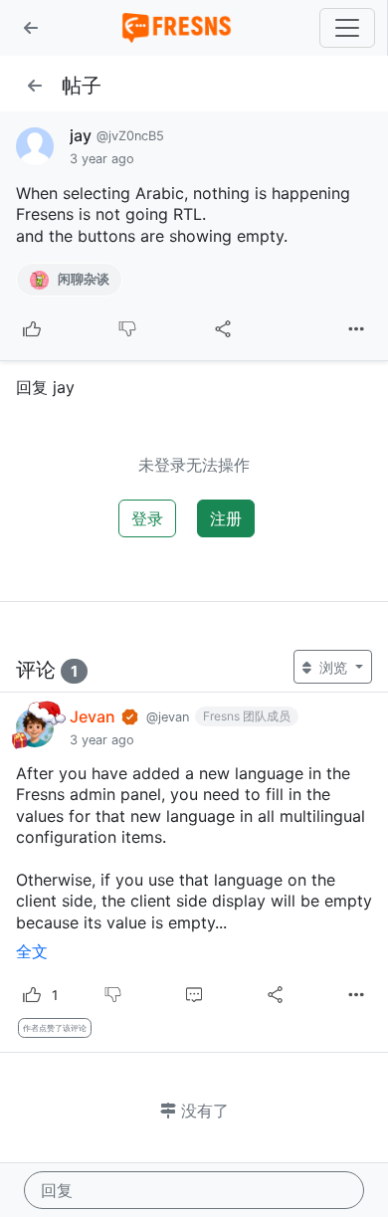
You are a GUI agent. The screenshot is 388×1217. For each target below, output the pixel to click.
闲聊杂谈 (82, 279)
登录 (147, 518)
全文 (32, 951)
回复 (57, 1190)
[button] (31, 28)
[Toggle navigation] (347, 28)
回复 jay (45, 387)
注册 (226, 518)
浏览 (333, 667)
